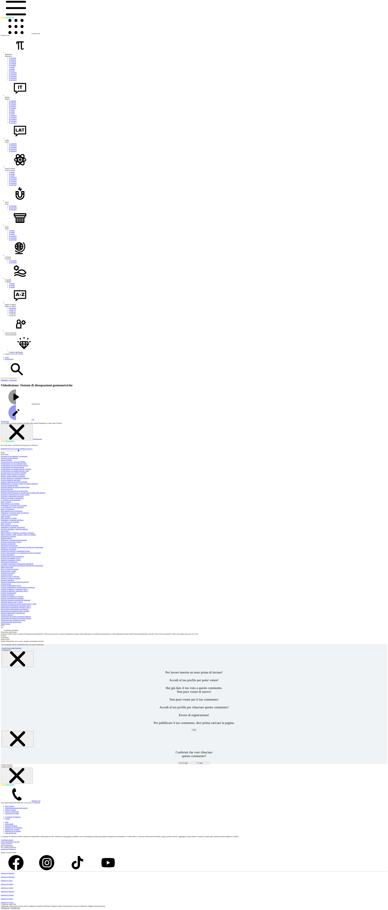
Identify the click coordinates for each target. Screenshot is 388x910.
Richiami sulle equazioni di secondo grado (14, 491)
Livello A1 (12, 310)
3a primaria (12, 62)
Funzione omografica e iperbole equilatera (14, 529)
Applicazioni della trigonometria (11, 622)
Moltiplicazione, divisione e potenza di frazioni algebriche (19, 484)
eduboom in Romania (8, 877)
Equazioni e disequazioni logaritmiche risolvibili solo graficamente (22, 565)
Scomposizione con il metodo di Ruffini (13, 473)
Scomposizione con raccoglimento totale (13, 464)
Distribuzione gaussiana (8, 536)
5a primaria (12, 65)
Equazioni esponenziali (8, 544)
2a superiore (13, 74)
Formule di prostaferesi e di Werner (12, 596)
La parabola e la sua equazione (10, 500)
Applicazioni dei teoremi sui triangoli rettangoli (16, 616)
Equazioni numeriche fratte (9, 485)
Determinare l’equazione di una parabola (14, 505)
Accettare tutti (15, 908)
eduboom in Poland (7, 884)
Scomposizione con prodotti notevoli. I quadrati (16, 469)
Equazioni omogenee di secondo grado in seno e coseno (18, 604)
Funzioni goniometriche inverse (11, 585)
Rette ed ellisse (5, 516)
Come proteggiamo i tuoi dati (10, 842)
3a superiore (13, 76)
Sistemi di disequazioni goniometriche (13, 613)
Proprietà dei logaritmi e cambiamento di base (15, 551)
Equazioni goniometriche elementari (12, 598)
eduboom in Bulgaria (7, 873)
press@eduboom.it (7, 845)
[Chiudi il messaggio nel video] (17, 432)
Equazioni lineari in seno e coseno (12, 602)
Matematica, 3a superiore (9, 380)
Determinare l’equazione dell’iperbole (13, 527)
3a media (12, 71)
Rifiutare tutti (5, 908)
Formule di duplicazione (8, 593)
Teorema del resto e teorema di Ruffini (13, 462)
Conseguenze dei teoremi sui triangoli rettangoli (16, 618)
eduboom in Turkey (7, 888)
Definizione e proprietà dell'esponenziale (14, 540)
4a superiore (13, 78)
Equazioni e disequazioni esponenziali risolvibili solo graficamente (22, 547)
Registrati (4, 449)
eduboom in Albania (7, 895)
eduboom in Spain (6, 880)
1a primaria (12, 58)
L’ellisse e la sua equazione (9, 514)
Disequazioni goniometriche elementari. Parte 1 (16, 605)
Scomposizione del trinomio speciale (12, 467)
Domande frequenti (11, 826)
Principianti (12, 308)
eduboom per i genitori (12, 829)
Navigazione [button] (5, 421)
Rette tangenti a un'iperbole (9, 525)
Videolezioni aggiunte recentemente (16, 808)
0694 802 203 (36, 801)
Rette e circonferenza (7, 509)
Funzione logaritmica (7, 555)
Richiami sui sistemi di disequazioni (12, 498)
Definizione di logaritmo (8, 549)
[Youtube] (108, 870)
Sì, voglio (200, 763)
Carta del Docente (10, 833)
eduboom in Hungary (7, 891)
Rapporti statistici (6, 538)
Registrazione (37, 439)
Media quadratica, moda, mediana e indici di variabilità (18, 535)
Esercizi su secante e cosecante (10, 578)
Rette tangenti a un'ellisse (9, 518)
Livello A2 (12, 312)
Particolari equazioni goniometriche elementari (15, 600)
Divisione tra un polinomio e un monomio (14, 456)
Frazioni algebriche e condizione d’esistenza (15, 478)
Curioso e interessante (12, 812)
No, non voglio (183, 763)
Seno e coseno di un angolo (9, 569)
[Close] (18, 659)
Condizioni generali (7, 840)
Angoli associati (6, 584)
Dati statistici (5, 531)
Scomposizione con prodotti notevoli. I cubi (15, 471)
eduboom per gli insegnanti (13, 827)
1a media (12, 67)
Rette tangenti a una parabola (10, 504)
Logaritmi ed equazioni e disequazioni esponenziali (17, 564)
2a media (12, 69)
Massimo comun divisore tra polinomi (13, 474)
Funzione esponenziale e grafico (11, 542)
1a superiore (13, 72)
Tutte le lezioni (5, 624)
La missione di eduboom (13, 817)
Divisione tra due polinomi (9, 458)
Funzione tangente (7, 575)
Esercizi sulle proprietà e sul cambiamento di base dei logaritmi (21, 553)
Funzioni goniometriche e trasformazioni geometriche (18, 587)
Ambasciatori (9, 824)
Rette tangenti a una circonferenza (11, 511)
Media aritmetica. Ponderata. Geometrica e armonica (17, 533)
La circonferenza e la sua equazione (12, 507)
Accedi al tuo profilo (8, 648)
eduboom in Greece (7, 902)
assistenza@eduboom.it (8, 849)
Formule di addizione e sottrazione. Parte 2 (14, 591)
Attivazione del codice (12, 813)
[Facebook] (16, 870)
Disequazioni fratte (7, 489)
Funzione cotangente (7, 580)
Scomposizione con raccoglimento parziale (14, 465)
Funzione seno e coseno (8, 571)
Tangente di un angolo (8, 573)
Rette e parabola (6, 502)
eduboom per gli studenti (13, 831)
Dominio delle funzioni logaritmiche (12, 556)
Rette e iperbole (6, 524)
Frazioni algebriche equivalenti (10, 480)
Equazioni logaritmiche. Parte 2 (11, 560)
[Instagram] (47, 870)
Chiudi (194, 730)
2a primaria (12, 60)
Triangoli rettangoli (7, 615)
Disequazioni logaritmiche (9, 562)
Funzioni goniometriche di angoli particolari (15, 582)
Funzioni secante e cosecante (10, 576)
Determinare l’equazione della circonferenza (15, 513)
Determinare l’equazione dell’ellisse (12, 520)
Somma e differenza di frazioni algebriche (14, 482)
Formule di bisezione (7, 595)
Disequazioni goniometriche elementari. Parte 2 (16, 607)
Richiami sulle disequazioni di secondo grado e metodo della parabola (23, 493)
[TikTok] (77, 870)
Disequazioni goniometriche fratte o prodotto (15, 611)
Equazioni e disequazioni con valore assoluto (15, 494)
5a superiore (13, 80)
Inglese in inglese (10, 810)
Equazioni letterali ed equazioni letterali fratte (15, 487)
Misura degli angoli (7, 567)
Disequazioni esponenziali (9, 545)
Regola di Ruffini (6, 460)
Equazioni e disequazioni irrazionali (12, 496)
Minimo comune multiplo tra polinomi (13, 476)
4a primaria (12, 63)
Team (6, 822)
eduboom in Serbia (7, 899)
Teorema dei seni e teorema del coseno (13, 620)
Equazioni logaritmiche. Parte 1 (11, 558)
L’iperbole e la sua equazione (10, 522)
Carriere (7, 819)
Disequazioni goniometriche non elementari (14, 609)
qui (104, 906)
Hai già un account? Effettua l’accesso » (20, 449)
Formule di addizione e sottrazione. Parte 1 (14, 589)
